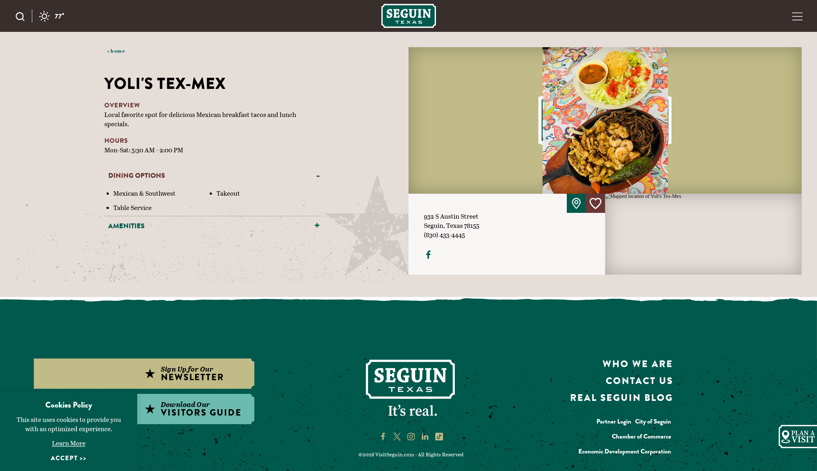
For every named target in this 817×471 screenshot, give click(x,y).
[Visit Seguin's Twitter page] (397, 436)
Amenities (126, 226)
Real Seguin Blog (621, 397)
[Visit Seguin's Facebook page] (383, 436)
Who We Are (638, 364)
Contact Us (639, 381)
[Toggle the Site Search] (23, 16)
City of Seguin (653, 421)
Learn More (69, 442)
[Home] (409, 15)
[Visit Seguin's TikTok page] (439, 436)
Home (117, 51)
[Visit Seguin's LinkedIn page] (425, 436)
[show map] (576, 203)
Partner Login (613, 421)
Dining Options (136, 175)
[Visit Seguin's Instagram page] (411, 436)
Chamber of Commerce (641, 436)
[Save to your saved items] (595, 203)
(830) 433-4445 (444, 234)
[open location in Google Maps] (703, 233)
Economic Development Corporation (624, 451)
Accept (64, 458)
